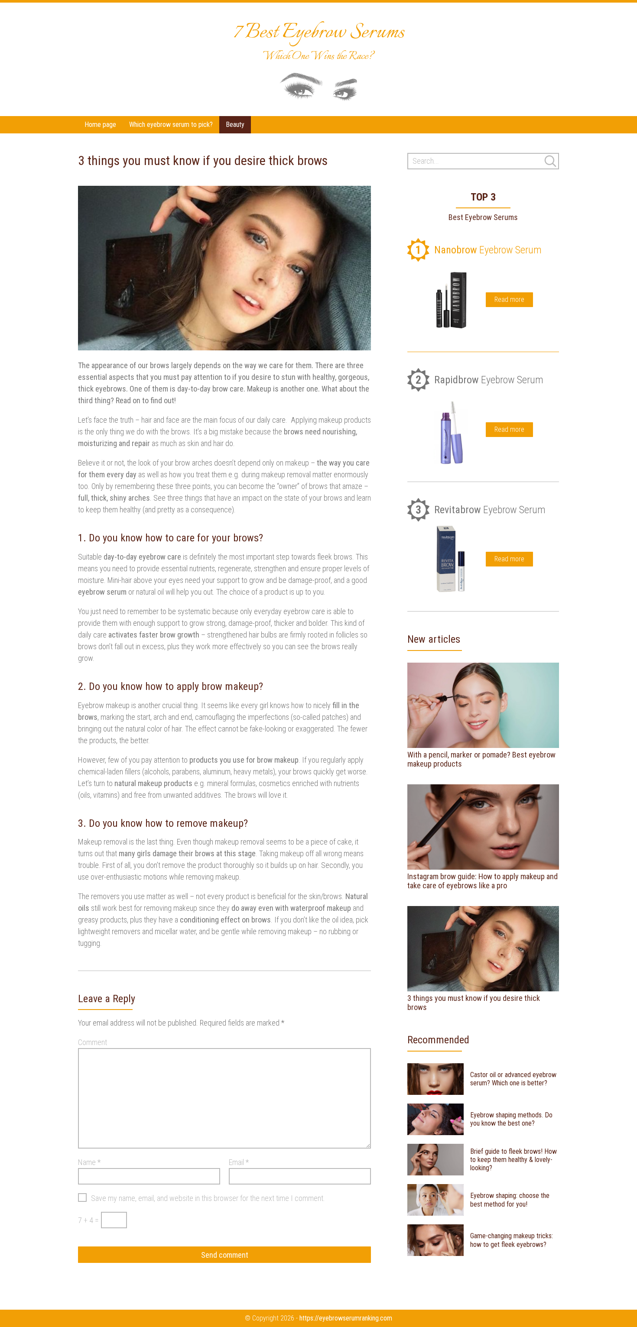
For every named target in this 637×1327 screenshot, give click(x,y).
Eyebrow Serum (479, 250)
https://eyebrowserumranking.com (345, 1318)
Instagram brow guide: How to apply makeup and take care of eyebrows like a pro (482, 881)
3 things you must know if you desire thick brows (473, 1003)
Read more (509, 299)
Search (550, 161)
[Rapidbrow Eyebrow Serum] (451, 429)
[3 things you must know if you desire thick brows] (483, 948)
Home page (100, 124)
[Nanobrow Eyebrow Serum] (451, 299)
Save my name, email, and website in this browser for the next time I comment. (208, 1198)
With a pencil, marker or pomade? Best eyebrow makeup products (481, 759)
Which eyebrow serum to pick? (171, 124)
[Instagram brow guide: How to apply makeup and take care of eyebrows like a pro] (483, 827)
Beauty (235, 124)
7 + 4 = (88, 1220)
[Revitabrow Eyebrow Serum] (451, 559)
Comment (92, 1042)
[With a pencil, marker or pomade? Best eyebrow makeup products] (483, 705)
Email (239, 1162)
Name (89, 1162)
